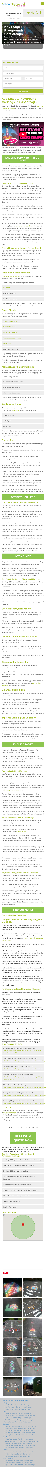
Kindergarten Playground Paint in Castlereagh (20, 1432)
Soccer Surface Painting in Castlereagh (17, 1418)
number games (21, 831)
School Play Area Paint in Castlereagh (15, 1400)
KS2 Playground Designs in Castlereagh (18, 1407)
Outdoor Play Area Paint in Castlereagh (17, 1454)
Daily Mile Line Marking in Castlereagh (17, 1409)
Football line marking (10, 321)
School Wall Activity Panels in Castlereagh (18, 1439)
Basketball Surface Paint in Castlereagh (17, 1413)
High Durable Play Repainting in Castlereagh (19, 1465)
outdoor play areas (18, 242)
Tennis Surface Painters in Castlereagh (17, 1422)
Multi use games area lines (12, 338)
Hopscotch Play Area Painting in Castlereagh (19, 1445)
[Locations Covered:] (2, 3)
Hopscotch (6, 288)
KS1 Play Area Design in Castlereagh (17, 1405)
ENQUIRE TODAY (23, 744)
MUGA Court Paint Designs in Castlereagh (18, 1420)
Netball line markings (10, 332)
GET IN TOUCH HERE (23, 497)
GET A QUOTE (23, 556)
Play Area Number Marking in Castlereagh (18, 1447)
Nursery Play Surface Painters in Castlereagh (19, 1428)
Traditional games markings (11, 276)
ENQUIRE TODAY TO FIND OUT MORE (23, 159)
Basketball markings (9, 327)
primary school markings (24, 226)
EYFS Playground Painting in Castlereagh (18, 1430)
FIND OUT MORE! (23, 910)
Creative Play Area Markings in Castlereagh (19, 1443)
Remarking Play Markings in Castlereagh (18, 1462)
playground (15, 410)
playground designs (9, 1112)
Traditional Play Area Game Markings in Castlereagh (22, 1441)
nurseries (34, 562)
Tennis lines (7, 343)
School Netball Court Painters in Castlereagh (19, 1415)
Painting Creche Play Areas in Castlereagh (18, 1435)
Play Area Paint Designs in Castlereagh (17, 1456)
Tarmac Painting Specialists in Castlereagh (18, 1452)
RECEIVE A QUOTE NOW (23, 1138)
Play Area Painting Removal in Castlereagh (18, 1460)
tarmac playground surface (13, 790)
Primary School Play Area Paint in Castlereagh (20, 1426)
